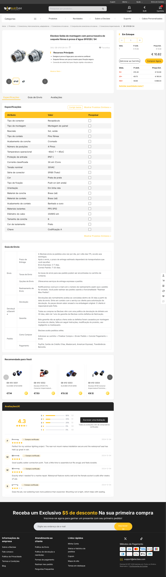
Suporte (127, 18)
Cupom (112, 2)
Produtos (53, 18)
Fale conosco (7, 552)
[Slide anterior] (9, 81)
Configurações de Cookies (138, 566)
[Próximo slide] (45, 81)
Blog (4, 566)
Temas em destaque (76, 566)
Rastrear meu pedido (44, 564)
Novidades (78, 18)
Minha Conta (73, 544)
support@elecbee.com (134, 559)
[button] (129, 9)
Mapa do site (73, 561)
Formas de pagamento (44, 559)
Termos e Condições (10, 561)
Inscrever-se (123, 527)
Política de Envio (42, 547)
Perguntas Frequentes (44, 569)
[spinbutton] (130, 40)
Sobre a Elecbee (102, 18)
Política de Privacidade (12, 556)
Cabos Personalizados (152, 18)
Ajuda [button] (138, 2)
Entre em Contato (157, 2)
